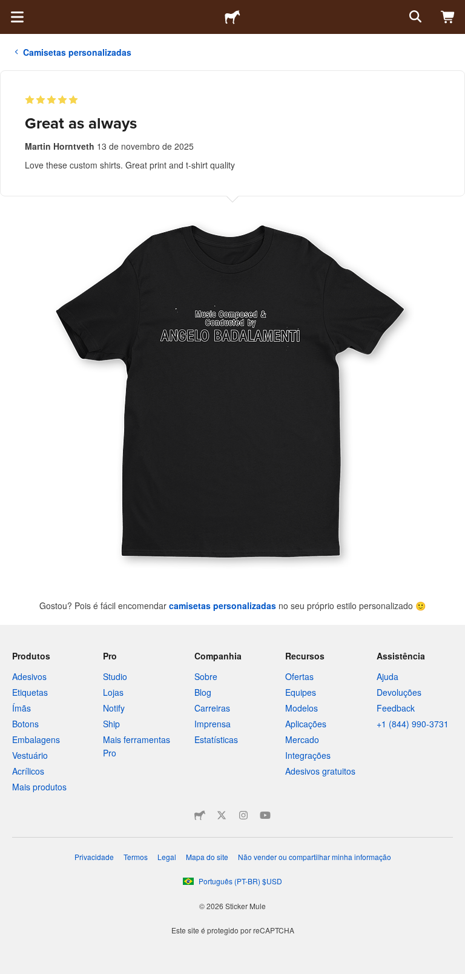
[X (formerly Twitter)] (221, 815)
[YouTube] (265, 815)
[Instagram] (243, 815)
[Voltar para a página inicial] (232, 17)
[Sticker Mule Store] (200, 815)
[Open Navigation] (17, 17)
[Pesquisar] (414, 17)
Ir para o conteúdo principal (9, 9)
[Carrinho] (448, 17)
